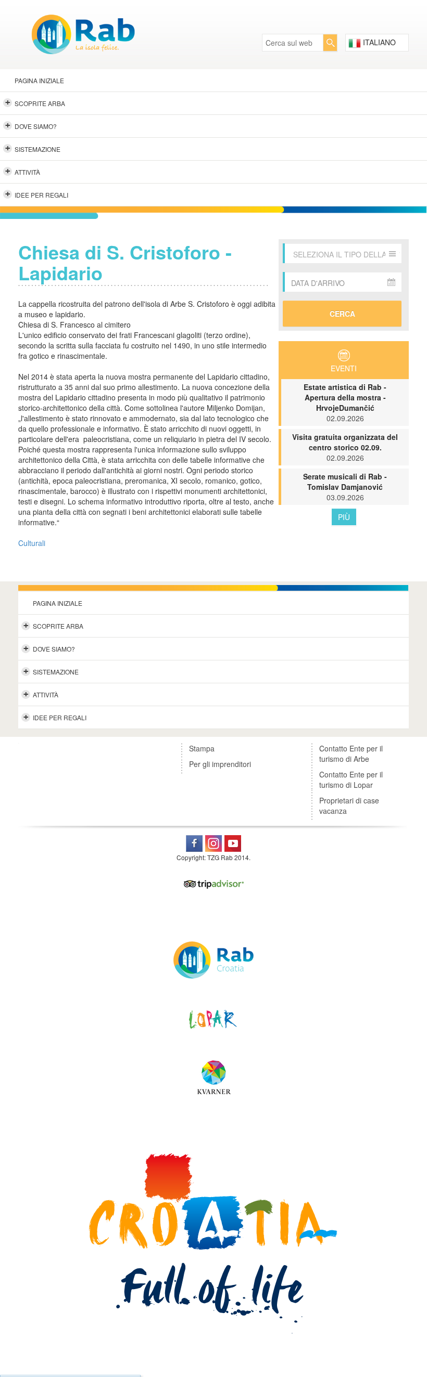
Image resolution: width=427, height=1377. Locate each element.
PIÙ (344, 517)
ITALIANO (378, 42)
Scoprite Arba (35, 102)
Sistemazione (33, 148)
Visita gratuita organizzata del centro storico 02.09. (345, 447)
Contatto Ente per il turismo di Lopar (351, 779)
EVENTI (344, 368)
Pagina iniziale (39, 80)
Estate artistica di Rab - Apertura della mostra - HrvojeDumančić (345, 402)
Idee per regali (37, 194)
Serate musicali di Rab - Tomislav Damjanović (345, 486)
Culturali (31, 543)
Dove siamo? (31, 125)
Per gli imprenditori (220, 764)
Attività (23, 171)
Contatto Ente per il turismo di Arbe (351, 753)
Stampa (202, 748)
